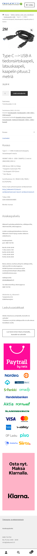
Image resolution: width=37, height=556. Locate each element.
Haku (18, 552)
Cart (28, 550)
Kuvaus (4, 132)
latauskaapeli (6, 120)
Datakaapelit (12, 113)
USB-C (32, 113)
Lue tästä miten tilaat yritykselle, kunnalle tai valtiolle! (18, 333)
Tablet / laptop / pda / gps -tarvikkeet (22, 15)
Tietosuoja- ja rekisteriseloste (13, 520)
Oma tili (6, 552)
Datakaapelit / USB (9, 17)
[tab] (18, 132)
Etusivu (7, 15)
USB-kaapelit (6, 115)
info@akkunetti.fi (8, 280)
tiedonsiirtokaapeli (18, 120)
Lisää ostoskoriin (19, 93)
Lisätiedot (6, 138)
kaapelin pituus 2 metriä (24, 117)
